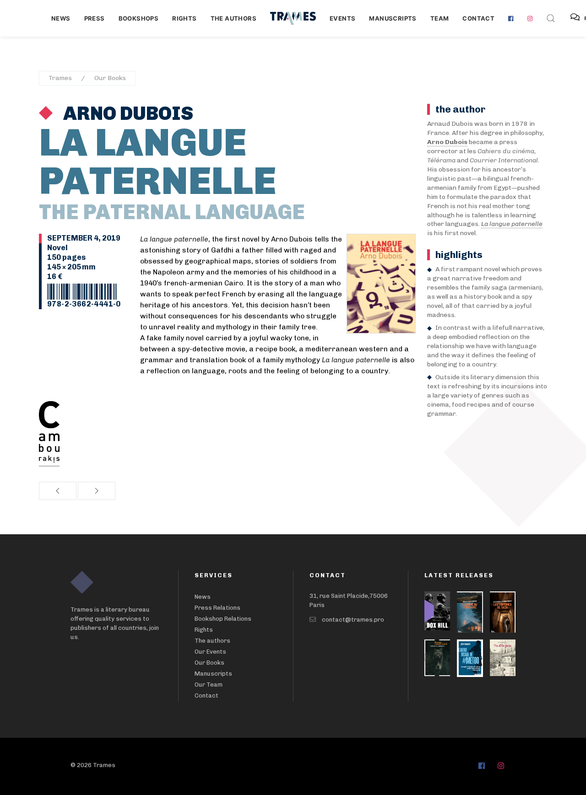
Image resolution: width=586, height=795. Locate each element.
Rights (184, 18)
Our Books (110, 78)
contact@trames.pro (353, 619)
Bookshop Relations (223, 618)
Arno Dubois (126, 113)
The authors (233, 18)
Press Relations (217, 607)
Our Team (208, 684)
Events (342, 18)
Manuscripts (392, 18)
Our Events (210, 651)
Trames (60, 78)
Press (94, 18)
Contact (478, 18)
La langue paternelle (512, 224)
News (61, 18)
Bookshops (139, 18)
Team (439, 18)
